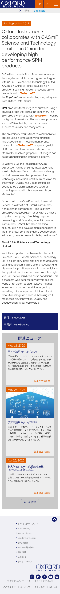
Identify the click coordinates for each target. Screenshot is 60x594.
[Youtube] (50, 577)
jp (39, 4)
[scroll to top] (54, 519)
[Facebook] (32, 577)
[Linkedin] (38, 577)
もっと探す (30, 502)
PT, (28, 93)
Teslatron (24, 145)
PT (42, 115)
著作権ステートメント (28, 524)
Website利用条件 (26, 547)
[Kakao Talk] (57, 577)
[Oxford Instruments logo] (12, 3)
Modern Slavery (25, 533)
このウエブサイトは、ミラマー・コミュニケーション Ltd (30, 587)
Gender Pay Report (27, 538)
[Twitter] (44, 577)
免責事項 (22, 557)
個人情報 (22, 552)
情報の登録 (23, 543)
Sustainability (24, 528)
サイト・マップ (25, 562)
